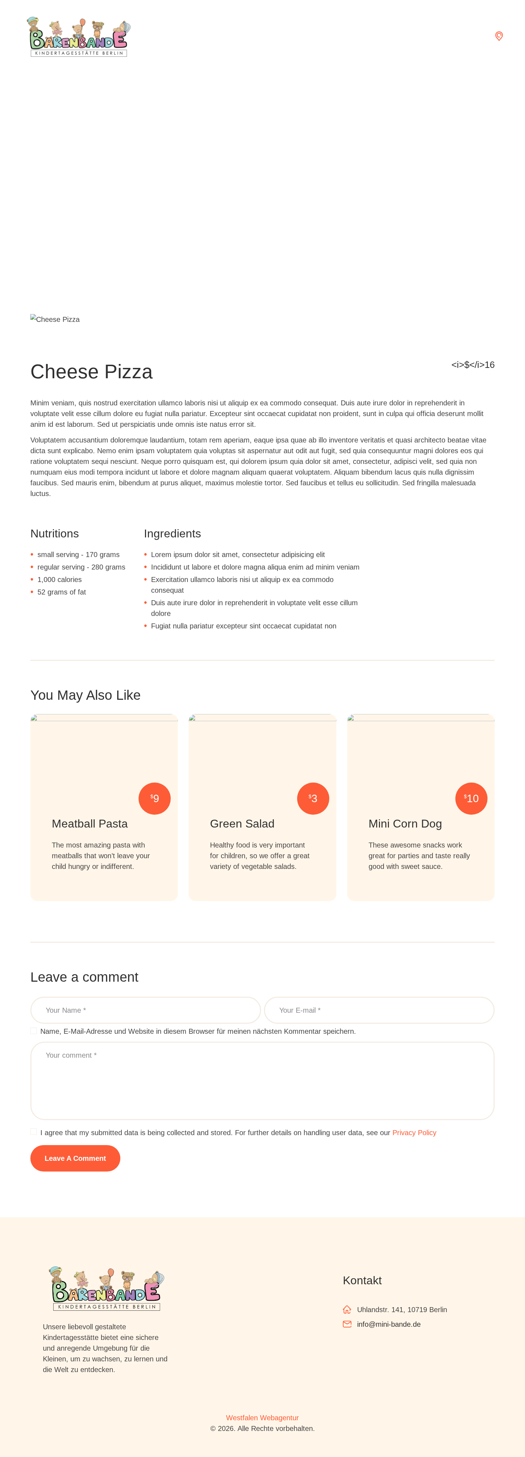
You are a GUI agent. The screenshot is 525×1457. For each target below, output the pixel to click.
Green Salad (242, 823)
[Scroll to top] (500, 1432)
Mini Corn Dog (405, 823)
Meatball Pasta (90, 823)
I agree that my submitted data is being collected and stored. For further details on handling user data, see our (238, 1133)
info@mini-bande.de (389, 1324)
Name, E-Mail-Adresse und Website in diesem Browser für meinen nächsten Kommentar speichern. (198, 1031)
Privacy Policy (414, 1133)
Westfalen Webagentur (262, 1418)
